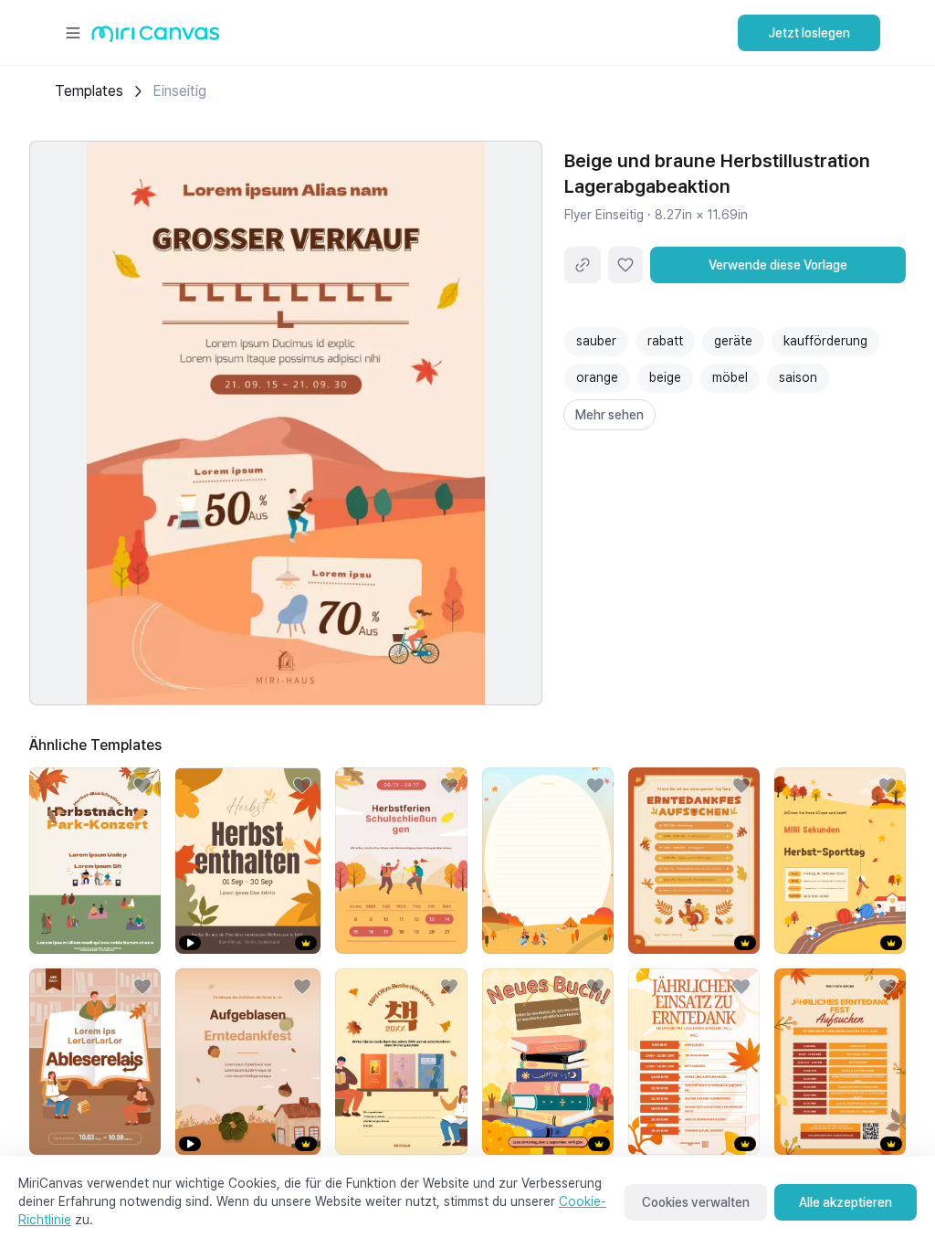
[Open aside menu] (73, 33)
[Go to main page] (155, 38)
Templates (89, 91)
